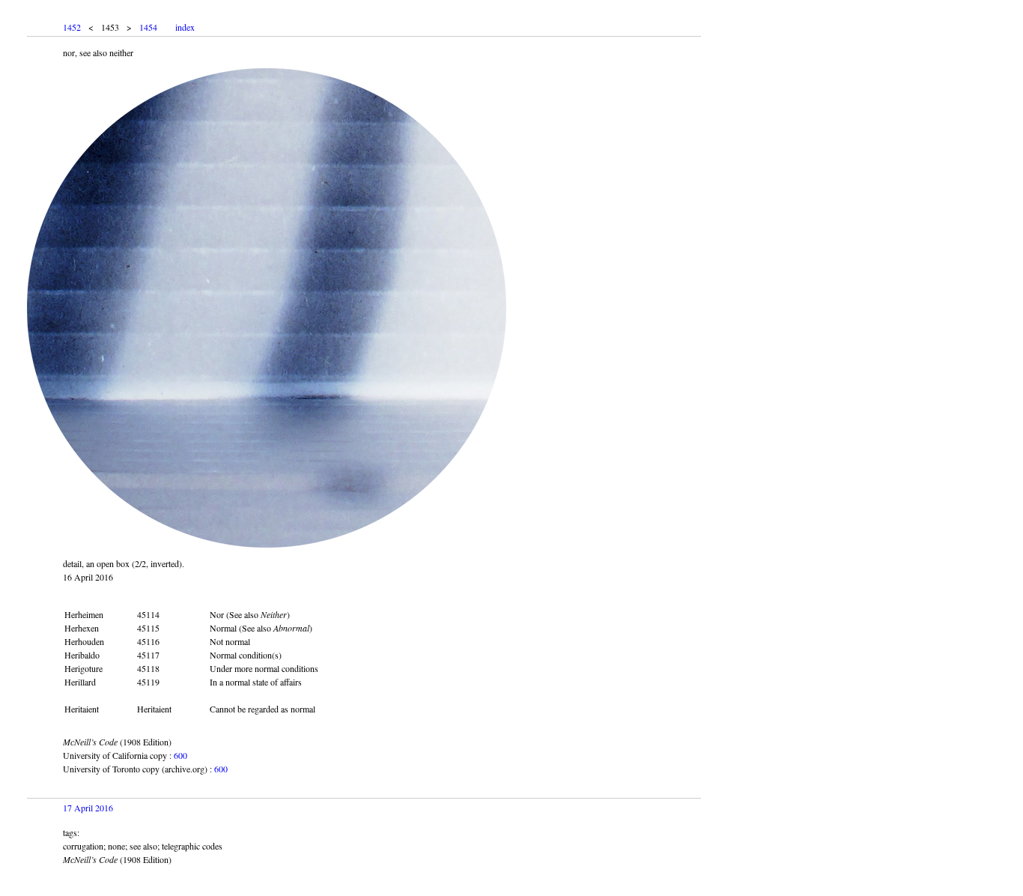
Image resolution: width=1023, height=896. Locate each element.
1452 (72, 27)
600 (180, 755)
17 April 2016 (88, 808)
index (185, 27)
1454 (148, 27)
